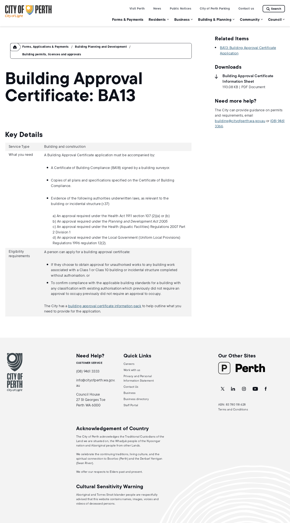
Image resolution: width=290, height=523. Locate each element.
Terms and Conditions (233, 409)
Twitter (223, 389)
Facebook (266, 389)
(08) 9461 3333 (88, 371)
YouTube (255, 389)
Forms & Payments (128, 20)
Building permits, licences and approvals (51, 54)
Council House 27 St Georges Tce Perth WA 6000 (91, 400)
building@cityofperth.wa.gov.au (240, 121)
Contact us (246, 8)
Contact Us (131, 387)
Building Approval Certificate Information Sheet (247, 79)
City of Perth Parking (215, 8)
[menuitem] (128, 19)
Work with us (132, 370)
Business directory (136, 399)
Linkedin (233, 389)
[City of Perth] (15, 372)
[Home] (16, 50)
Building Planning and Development (101, 47)
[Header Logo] (28, 17)
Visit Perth (137, 8)
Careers (129, 364)
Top (283, 497)
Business (130, 393)
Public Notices (180, 8)
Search (276, 9)
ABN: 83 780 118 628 (232, 404)
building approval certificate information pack (104, 306)
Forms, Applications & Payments (45, 47)
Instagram (244, 389)
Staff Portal (131, 405)
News (157, 8)
